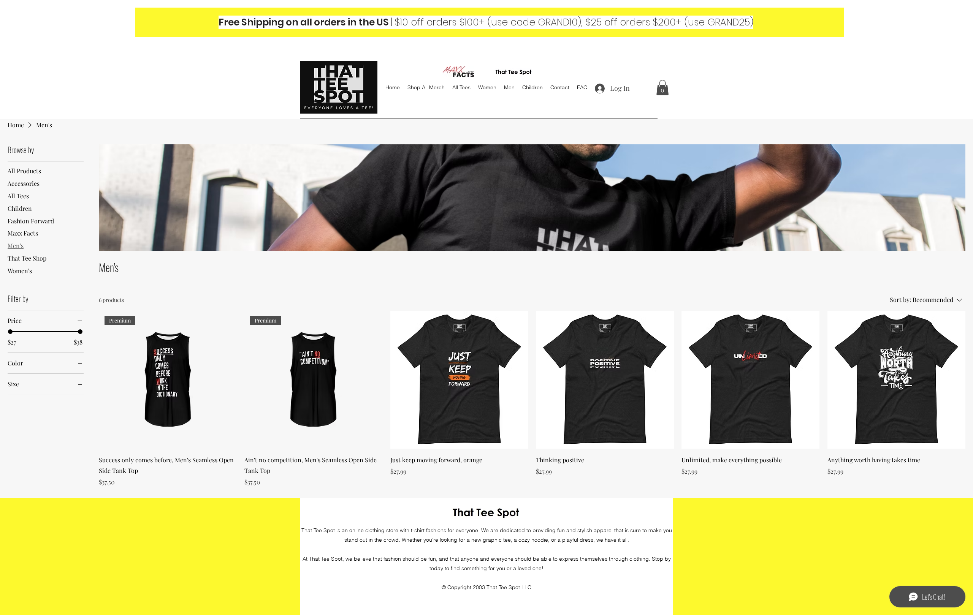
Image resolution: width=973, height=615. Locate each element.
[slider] (10, 331)
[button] (662, 87)
